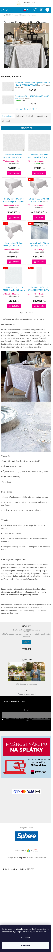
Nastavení (25, 937)
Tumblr (30, 827)
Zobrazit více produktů (25, 109)
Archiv (26, 642)
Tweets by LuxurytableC (26, 694)
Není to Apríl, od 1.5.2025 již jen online (26, 630)
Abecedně (6, 121)
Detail (40, 217)
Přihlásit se (26, 725)
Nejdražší (29, 116)
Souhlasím (25, 945)
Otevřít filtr (26, 128)
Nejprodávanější (42, 116)
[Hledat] (2, 9)
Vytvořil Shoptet (20, 850)
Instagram (23, 827)
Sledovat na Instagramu (28, 684)
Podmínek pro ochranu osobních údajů (38, 719)
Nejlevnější (20, 116)
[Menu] (47, 9)
